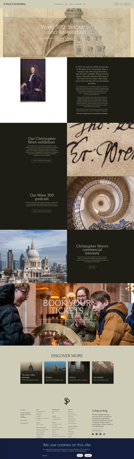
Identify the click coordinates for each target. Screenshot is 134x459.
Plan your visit (38, 414)
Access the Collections (40, 434)
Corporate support (71, 421)
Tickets (116, 4)
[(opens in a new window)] (100, 434)
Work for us (54, 432)
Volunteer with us (71, 418)
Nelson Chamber (71, 433)
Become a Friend (71, 413)
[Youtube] (92, 434)
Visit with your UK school (56, 419)
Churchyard (70, 434)
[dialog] (67, 448)
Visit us (66, 4)
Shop (84, 4)
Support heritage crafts (72, 423)
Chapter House (70, 431)
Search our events (39, 424)
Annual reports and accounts (57, 427)
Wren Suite (70, 429)
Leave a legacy (70, 416)
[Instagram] (104, 434)
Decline (80, 455)
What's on (72, 4)
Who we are (54, 425)
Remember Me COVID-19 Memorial (42, 418)
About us (54, 422)
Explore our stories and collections (42, 429)
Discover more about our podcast (42, 211)
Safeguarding (79, 4)
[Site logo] (67, 401)
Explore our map (39, 413)
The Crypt (70, 436)
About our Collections (40, 432)
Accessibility (38, 416)
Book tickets (67, 328)
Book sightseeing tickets (40, 411)
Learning (54, 416)
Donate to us (70, 411)
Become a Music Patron (72, 414)
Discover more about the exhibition (42, 160)
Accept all (88, 455)
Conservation (38, 436)
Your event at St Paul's (72, 426)
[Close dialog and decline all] (133, 439)
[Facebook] (96, 434)
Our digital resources (56, 417)
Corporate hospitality (72, 428)
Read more (92, 267)
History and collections (41, 427)
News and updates (55, 429)
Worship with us (55, 411)
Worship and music (59, 4)
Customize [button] (44, 455)
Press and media (55, 434)
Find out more (97, 430)
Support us (70, 409)
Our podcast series (39, 437)
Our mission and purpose (56, 424)
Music (53, 413)
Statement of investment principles (58, 436)
